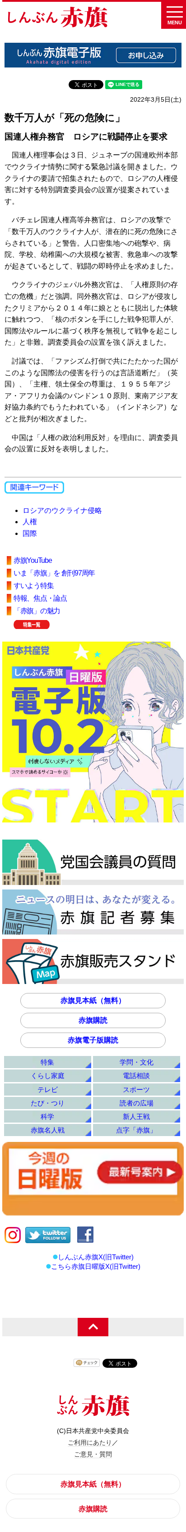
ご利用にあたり (90, 1442)
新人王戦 (136, 1116)
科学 (47, 1116)
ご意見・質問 (93, 1454)
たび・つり (48, 1103)
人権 (30, 522)
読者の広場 (136, 1103)
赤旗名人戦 (48, 1130)
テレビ (47, 1089)
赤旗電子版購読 (93, 1040)
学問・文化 (136, 1062)
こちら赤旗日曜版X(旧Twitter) (95, 1266)
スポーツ (136, 1089)
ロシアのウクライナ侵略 (62, 510)
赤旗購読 (93, 1020)
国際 (30, 533)
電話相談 (136, 1075)
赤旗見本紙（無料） (93, 1000)
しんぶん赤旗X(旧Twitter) (96, 1257)
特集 (47, 1062)
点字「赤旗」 (136, 1130)
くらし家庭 (48, 1075)
